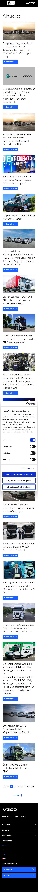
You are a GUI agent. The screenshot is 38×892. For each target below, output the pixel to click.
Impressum (6, 817)
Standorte (8, 869)
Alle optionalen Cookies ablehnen (19, 487)
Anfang (6, 787)
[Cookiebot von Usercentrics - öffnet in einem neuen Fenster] (27, 403)
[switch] (33, 446)
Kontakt (7, 875)
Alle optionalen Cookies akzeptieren (19, 474)
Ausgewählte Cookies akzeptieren (19, 481)
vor (28, 787)
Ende (32, 787)
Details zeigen (26, 468)
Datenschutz (20, 817)
